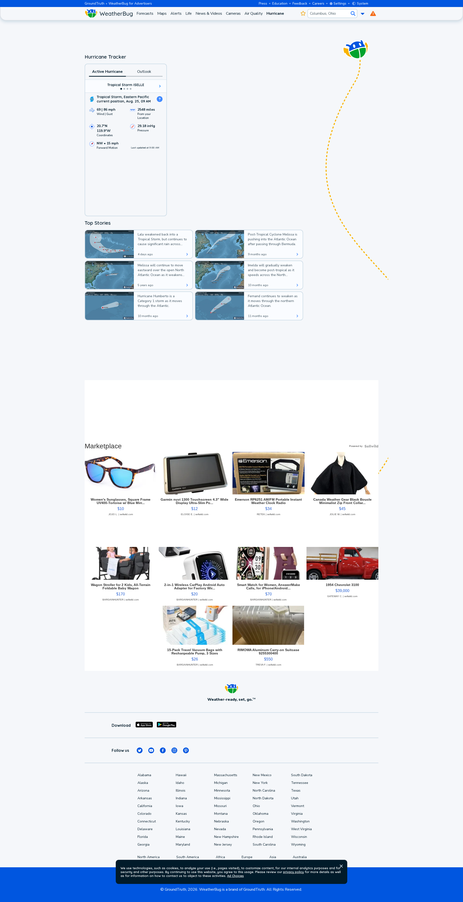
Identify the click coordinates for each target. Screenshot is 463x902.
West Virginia (301, 829)
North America (148, 857)
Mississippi (222, 798)
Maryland (183, 844)
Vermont (297, 806)
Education (279, 3)
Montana (221, 813)
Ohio (256, 806)
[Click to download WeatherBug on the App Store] (144, 725)
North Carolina (264, 790)
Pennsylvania (263, 829)
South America (187, 857)
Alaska (142, 783)
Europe (247, 857)
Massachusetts (225, 775)
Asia (272, 857)
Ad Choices (235, 876)
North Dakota (263, 798)
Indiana (181, 798)
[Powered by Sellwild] (371, 446)
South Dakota (301, 775)
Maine (180, 837)
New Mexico (262, 775)
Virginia (297, 813)
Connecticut (146, 821)
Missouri (220, 806)
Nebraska (221, 821)
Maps (162, 13)
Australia (300, 857)
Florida (142, 837)
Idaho (180, 783)
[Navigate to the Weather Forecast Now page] (109, 13)
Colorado (144, 813)
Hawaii (181, 775)
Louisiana (183, 829)
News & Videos (209, 13)
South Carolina (264, 844)
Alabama (144, 775)
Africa (220, 857)
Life (188, 13)
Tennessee (299, 783)
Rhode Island (263, 837)
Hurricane (275, 13)
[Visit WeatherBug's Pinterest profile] (186, 750)
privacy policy (293, 872)
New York (260, 783)
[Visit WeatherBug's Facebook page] (163, 750)
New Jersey (223, 844)
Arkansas (144, 798)
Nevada (220, 829)
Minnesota (222, 790)
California (144, 806)
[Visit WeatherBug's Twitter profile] (140, 750)
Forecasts (144, 13)
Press (263, 3)
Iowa (179, 806)
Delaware (145, 829)
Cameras (233, 13)
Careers (318, 3)
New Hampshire (226, 837)
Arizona (143, 790)
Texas (295, 790)
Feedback (300, 3)
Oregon (258, 821)
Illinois (180, 790)
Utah (295, 798)
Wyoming (298, 844)
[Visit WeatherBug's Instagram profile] (174, 750)
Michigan (221, 783)
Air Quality (254, 13)
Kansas (181, 813)
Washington (300, 821)
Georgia (143, 844)
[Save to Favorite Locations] (303, 13)
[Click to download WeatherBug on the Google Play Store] (166, 725)
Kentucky (183, 821)
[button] (341, 866)
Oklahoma (260, 813)
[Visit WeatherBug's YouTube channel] (151, 750)
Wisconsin (299, 837)
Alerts (176, 13)
